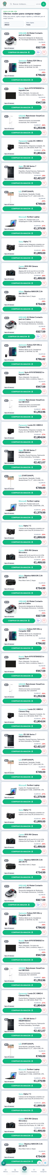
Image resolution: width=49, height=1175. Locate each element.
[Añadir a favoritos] (44, 52)
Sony (21, 242)
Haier (21, 166)
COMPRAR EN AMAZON (17, 52)
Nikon (21, 291)
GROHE (22, 116)
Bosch (21, 88)
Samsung (22, 61)
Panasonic (23, 141)
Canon (21, 266)
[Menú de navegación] (3, 1163)
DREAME (22, 33)
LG (20, 191)
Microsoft (23, 217)
